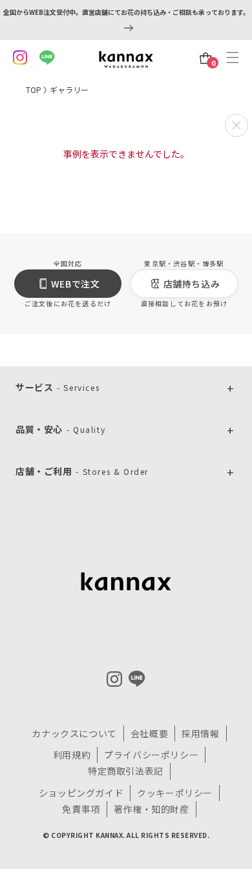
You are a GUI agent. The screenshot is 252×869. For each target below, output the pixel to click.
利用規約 (71, 754)
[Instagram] (114, 679)
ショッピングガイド (81, 792)
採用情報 (200, 733)
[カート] (206, 58)
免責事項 (81, 808)
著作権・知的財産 (151, 808)
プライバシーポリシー (151, 754)
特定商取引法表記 (125, 770)
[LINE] (137, 679)
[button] (236, 57)
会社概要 (149, 733)
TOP (33, 89)
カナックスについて (74, 733)
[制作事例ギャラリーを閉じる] (236, 125)
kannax (126, 581)
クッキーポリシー (175, 792)
